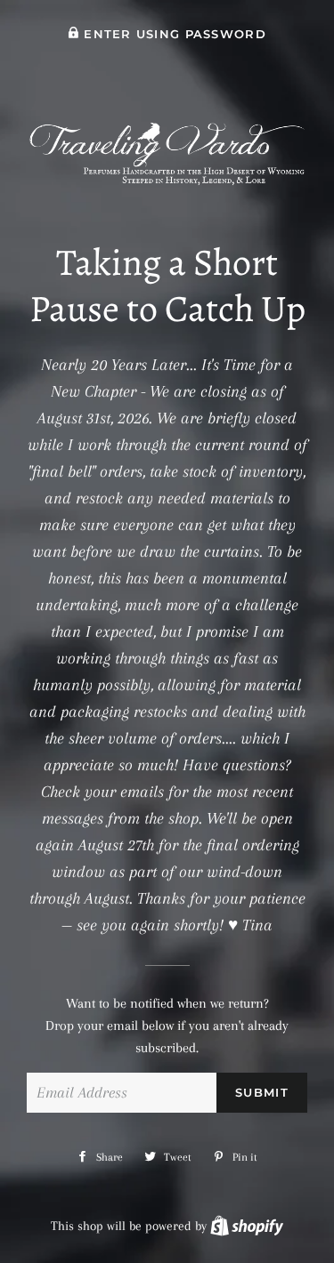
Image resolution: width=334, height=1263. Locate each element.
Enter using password (172, 34)
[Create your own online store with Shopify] (246, 1226)
